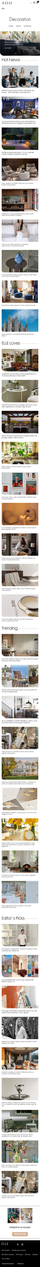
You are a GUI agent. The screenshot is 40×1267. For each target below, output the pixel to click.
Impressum (20, 1263)
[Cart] (37, 3)
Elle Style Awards (8, 1254)
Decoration (6, 1259)
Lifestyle (35, 1254)
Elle (3, 8)
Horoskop (19, 1254)
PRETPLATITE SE (20, 1234)
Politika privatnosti (8, 1263)
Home (11, 26)
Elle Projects (6, 1250)
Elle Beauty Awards (19, 1250)
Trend (18, 26)
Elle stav (28, 1254)
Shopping (27, 26)
